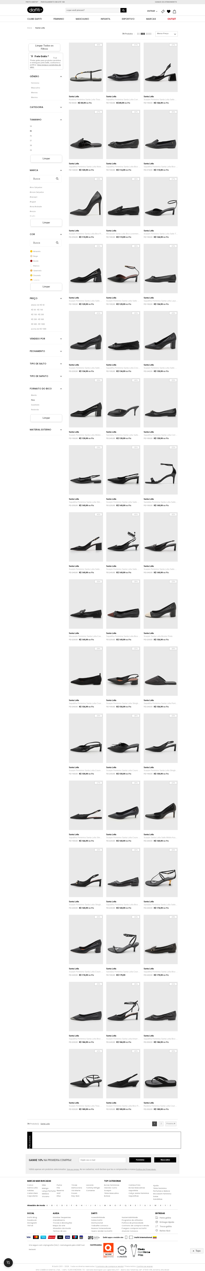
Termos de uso (59, 1231)
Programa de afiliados (132, 1220)
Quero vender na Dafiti (101, 1231)
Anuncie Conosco (130, 1231)
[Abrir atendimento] (8, 1262)
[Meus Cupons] (163, 11)
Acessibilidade (98, 1217)
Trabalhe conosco (99, 1225)
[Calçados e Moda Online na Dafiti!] (35, 10)
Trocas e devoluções (62, 1223)
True (55, 58)
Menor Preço (162, 34)
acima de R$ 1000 (38, 329)
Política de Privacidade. (146, 1169)
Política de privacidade (132, 1223)
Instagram (32, 1223)
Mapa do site (59, 1225)
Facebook (32, 1220)
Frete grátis (165, 1217)
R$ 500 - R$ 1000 (38, 324)
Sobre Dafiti (96, 1220)
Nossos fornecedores (101, 1228)
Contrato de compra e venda (135, 1225)
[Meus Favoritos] (169, 11)
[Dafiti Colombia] (155, 1237)
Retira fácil (165, 1230)
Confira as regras (144, 1266)
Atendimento (59, 1220)
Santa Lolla (40, 28)
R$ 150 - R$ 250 (37, 315)
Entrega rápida (167, 1222)
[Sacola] (175, 11)
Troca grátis (166, 1226)
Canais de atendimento (166, 2)
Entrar (151, 11)
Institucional (97, 1223)
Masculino (165, 1160)
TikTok (30, 1225)
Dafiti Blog (32, 1217)
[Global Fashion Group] (93, 1237)
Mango (45, 1188)
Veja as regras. (73, 1169)
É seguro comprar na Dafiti (134, 1228)
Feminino (140, 1160)
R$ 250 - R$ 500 (37, 319)
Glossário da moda (62, 1228)
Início (29, 28)
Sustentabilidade (130, 1217)
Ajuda (156, 1185)
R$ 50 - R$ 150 (37, 310)
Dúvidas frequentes (62, 1217)
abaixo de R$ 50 (37, 305)
